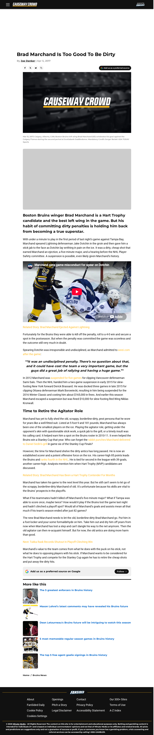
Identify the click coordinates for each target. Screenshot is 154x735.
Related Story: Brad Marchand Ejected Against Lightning (56, 327)
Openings (57, 699)
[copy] (41, 68)
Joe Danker (28, 60)
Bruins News (39, 675)
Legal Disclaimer (62, 710)
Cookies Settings (37, 716)
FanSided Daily (36, 704)
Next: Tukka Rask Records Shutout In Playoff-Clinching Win (58, 541)
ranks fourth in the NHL (54, 459)
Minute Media (19, 724)
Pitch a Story (59, 704)
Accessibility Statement (91, 710)
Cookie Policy (35, 710)
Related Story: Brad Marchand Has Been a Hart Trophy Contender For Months (69, 475)
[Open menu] (8, 4)
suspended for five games (66, 377)
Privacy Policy (85, 704)
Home (26, 675)
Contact (81, 699)
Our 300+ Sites (118, 699)
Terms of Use (118, 704)
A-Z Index (115, 710)
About (30, 699)
